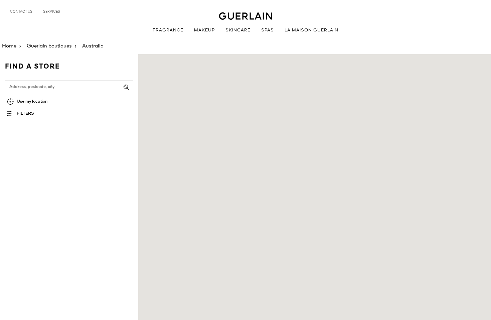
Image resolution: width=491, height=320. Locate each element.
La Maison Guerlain (311, 30)
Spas (267, 30)
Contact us (21, 11)
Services (51, 11)
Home (9, 46)
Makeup (204, 30)
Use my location (32, 101)
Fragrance (168, 30)
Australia (93, 46)
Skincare (238, 30)
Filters (25, 113)
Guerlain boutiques (49, 46)
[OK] (126, 87)
